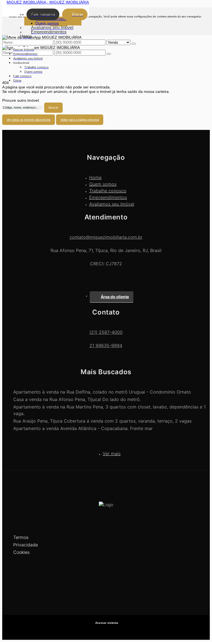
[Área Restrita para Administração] (106, 623)
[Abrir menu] (4, 45)
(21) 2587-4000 (106, 332)
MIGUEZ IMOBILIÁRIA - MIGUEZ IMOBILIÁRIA (48, 2)
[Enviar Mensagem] (109, 54)
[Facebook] (106, 587)
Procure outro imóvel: (21, 100)
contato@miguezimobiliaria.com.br (106, 237)
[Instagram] (106, 597)
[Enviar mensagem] (133, 43)
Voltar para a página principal (79, 119)
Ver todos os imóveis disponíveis (29, 119)
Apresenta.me (106, 631)
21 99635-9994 (105, 345)
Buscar (53, 107)
